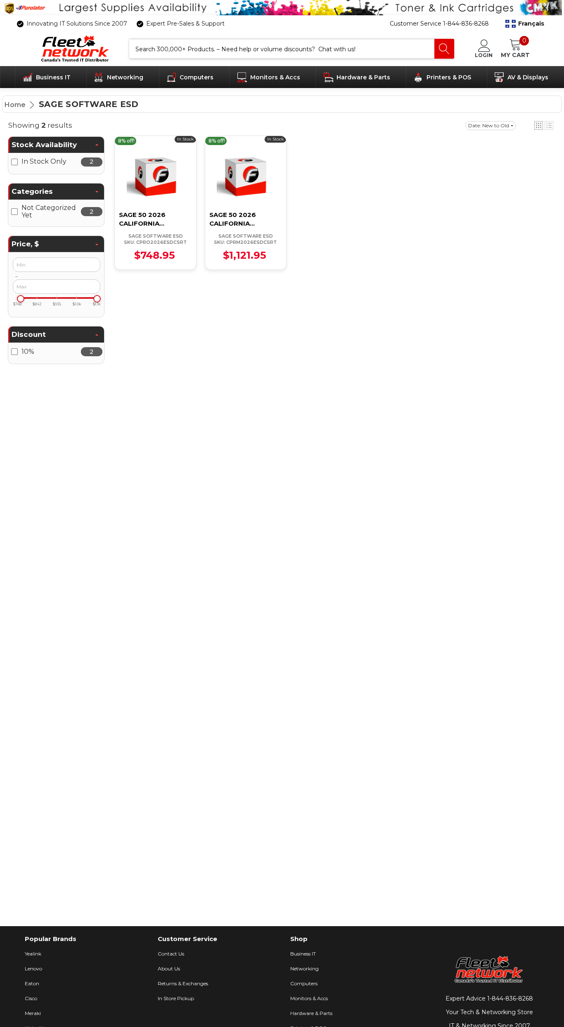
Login (484, 55)
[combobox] (281, 49)
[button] (524, 24)
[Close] (545, 8)
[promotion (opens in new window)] (282, 7)
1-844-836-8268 (510, 998)
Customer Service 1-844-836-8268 (439, 23)
